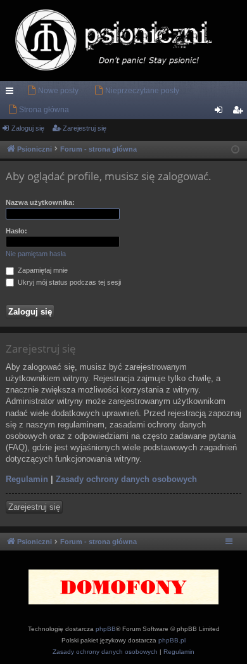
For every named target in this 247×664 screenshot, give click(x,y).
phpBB (106, 628)
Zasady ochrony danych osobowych (126, 479)
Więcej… (12, 93)
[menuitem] (52, 90)
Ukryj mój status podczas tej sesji (68, 282)
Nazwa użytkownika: (40, 202)
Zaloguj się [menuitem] (221, 112)
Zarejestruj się (84, 128)
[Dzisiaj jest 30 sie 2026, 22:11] (235, 150)
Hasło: (16, 231)
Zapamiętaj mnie (42, 270)
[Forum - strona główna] (123, 40)
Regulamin (27, 479)
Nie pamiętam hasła (36, 253)
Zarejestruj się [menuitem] (240, 112)
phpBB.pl (172, 640)
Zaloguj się (27, 128)
